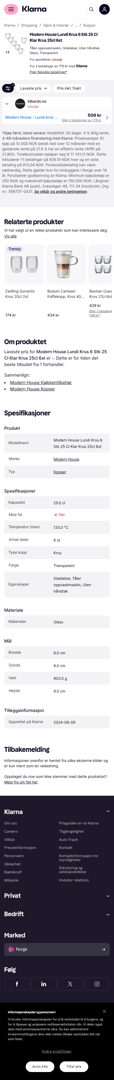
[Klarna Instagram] (97, 984)
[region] (57, 1041)
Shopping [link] (29, 25)
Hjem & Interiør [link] (56, 25)
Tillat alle (74, 1067)
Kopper (60, 472)
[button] (16, 43)
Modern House (66, 459)
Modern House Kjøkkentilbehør (41, 382)
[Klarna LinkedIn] (44, 984)
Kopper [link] (89, 25)
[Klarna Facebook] (17, 984)
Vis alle (10, 236)
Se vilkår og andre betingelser (60, 191)
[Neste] (102, 279)
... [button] (76, 25)
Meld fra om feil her (21, 782)
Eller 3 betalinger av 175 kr (81, 120)
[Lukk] (104, 1011)
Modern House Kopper (32, 388)
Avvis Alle (40, 1067)
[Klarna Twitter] (70, 984)
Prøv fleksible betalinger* (48, 72)
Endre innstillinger (57, 1051)
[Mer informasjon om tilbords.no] (7, 103)
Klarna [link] (9, 25)
